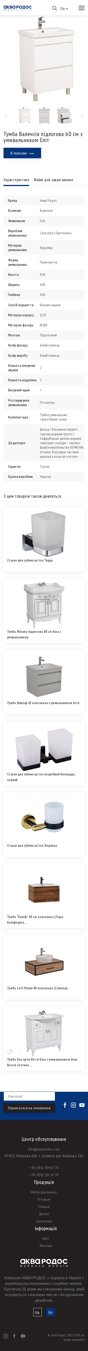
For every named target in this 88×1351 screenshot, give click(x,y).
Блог (45, 1238)
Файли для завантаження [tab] (53, 179)
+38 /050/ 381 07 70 (44, 1174)
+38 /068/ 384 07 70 (44, 1167)
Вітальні (44, 1199)
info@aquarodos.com (44, 1149)
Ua (37, 1312)
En (51, 1312)
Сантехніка (44, 1221)
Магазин (46, 1245)
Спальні (44, 1206)
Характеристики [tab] (16, 179)
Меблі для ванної (44, 1192)
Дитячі (44, 1213)
